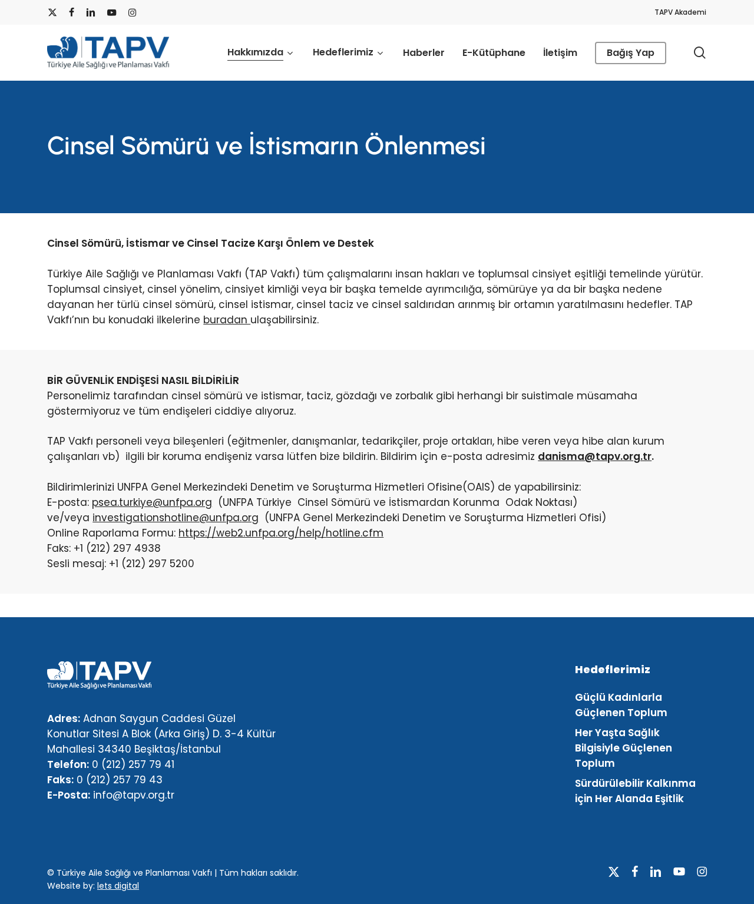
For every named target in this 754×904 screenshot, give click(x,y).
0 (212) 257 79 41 (133, 764)
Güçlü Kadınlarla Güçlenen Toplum (621, 705)
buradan (226, 320)
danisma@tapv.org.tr (595, 456)
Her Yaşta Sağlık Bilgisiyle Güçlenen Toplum (623, 748)
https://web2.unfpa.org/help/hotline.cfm (280, 533)
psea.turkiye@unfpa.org (152, 502)
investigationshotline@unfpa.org (175, 518)
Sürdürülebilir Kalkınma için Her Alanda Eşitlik (635, 791)
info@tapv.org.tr (133, 795)
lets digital (118, 886)
